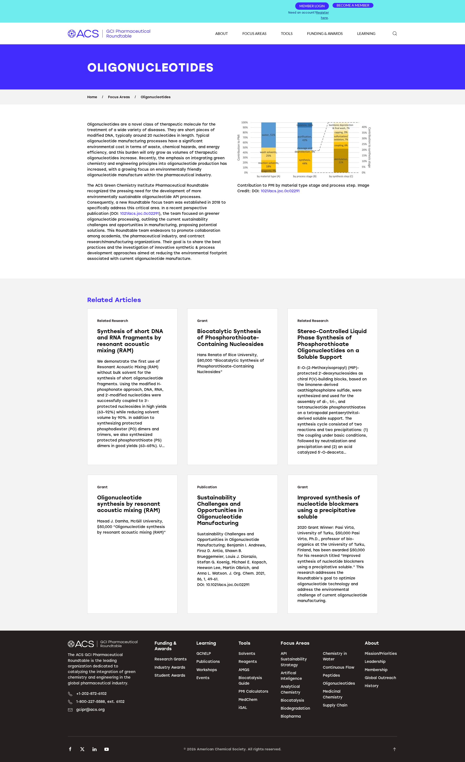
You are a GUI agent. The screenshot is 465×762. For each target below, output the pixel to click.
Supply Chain (335, 705)
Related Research (112, 320)
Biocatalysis (292, 700)
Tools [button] (287, 33)
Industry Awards (170, 667)
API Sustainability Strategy (294, 659)
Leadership (375, 661)
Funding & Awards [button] (325, 33)
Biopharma (291, 716)
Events (202, 677)
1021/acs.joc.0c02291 (139, 213)
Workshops (206, 669)
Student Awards (170, 675)
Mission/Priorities (381, 653)
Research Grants (171, 659)
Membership (376, 669)
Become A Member (353, 5)
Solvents (247, 653)
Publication (207, 487)
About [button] (221, 33)
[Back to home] (109, 33)
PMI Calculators (253, 691)
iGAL (243, 707)
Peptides (331, 675)
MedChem (248, 699)
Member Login (312, 6)
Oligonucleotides (339, 683)
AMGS (244, 669)
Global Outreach (380, 677)
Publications (208, 661)
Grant (202, 320)
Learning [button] (366, 33)
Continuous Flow (338, 667)
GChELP (203, 653)
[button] (394, 33)
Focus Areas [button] (254, 33)
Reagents (248, 661)
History (372, 685)
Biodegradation (295, 708)
